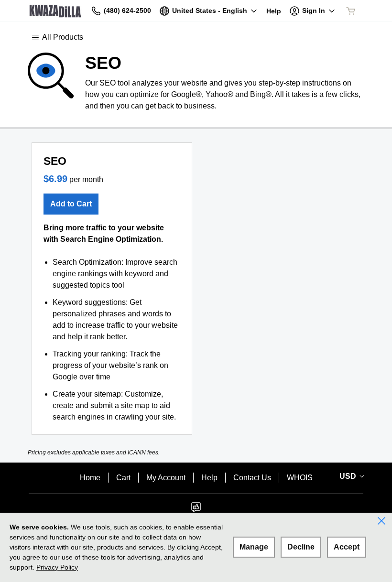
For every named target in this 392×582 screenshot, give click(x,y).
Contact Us (252, 478)
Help (209, 478)
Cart (123, 478)
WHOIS (300, 478)
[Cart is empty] (350, 11)
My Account (165, 478)
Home (90, 478)
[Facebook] (196, 510)
